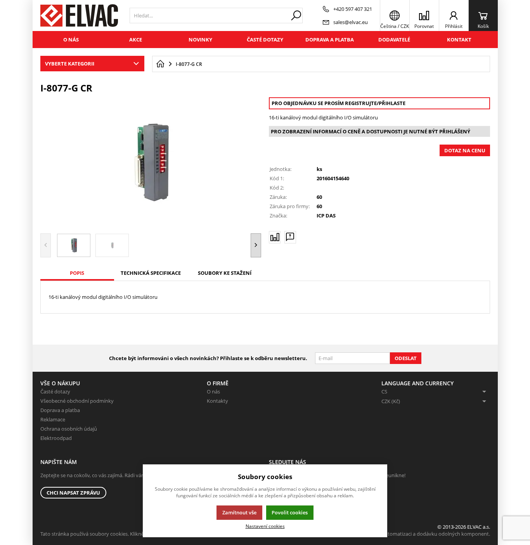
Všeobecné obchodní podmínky (77, 400)
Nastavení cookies (265, 526)
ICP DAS (326, 215)
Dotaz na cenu (464, 150)
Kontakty (217, 400)
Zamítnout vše (239, 512)
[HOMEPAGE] (160, 64)
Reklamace (52, 419)
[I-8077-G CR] (151, 162)
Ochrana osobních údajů (68, 428)
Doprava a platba (329, 39)
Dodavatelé (394, 39)
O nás (71, 39)
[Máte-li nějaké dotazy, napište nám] (290, 237)
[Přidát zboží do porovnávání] (275, 237)
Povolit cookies (290, 512)
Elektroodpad (56, 438)
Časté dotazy (265, 39)
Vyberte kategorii (69, 63)
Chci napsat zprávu (73, 492)
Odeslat (406, 358)
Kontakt (459, 39)
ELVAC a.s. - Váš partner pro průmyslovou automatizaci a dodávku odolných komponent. (388, 533)
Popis (77, 272)
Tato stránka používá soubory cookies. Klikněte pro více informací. (116, 533)
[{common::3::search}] (296, 15)
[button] (256, 245)
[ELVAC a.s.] (79, 15)
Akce (135, 39)
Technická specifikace (151, 272)
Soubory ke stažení (224, 272)
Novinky (200, 39)
